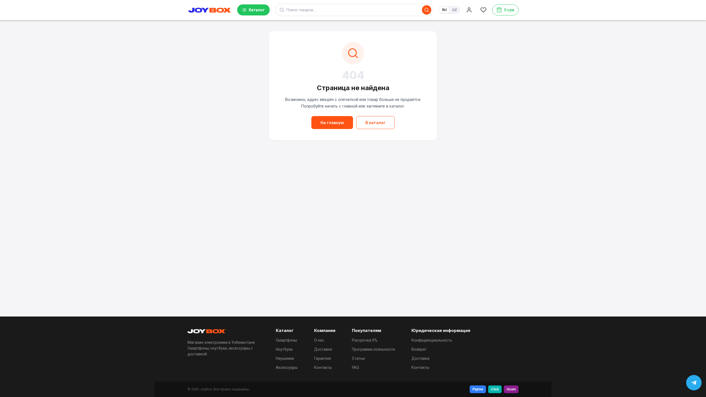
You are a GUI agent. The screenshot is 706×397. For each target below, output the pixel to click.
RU (444, 10)
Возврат (419, 349)
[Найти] (426, 10)
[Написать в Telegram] (694, 382)
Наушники (285, 358)
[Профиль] (469, 9)
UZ (454, 10)
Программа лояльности (373, 349)
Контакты (323, 367)
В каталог (375, 122)
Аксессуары (287, 367)
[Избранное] (483, 9)
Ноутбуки (284, 349)
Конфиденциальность (431, 340)
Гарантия (322, 358)
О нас (319, 340)
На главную (332, 122)
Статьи (358, 358)
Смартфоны (286, 340)
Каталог (257, 10)
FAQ (355, 367)
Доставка (323, 349)
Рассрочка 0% (364, 340)
